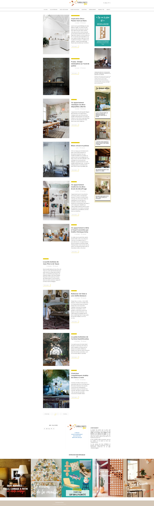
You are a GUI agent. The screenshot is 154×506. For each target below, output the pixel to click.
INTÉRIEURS (73, 99)
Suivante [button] (109, 35)
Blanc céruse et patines (80, 145)
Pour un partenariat (77, 434)
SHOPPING (84, 9)
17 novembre (49, 266)
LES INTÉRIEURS (53, 9)
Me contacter (77, 436)
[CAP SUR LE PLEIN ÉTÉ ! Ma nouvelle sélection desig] (77, 478)
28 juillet (77, 379)
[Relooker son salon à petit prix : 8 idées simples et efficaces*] (102, 184)
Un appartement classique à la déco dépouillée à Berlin (78, 104)
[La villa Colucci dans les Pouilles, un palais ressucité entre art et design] (102, 101)
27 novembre (77, 234)
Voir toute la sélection (102, 24)
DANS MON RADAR (75, 9)
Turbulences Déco (59, 502)
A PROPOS (77, 432)
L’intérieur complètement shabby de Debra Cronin (79, 375)
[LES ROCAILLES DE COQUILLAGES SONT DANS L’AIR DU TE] (46, 478)
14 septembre (77, 341)
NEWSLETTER (101, 9)
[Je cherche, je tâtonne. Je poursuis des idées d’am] (15, 478)
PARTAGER (84, 234)
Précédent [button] (96, 35)
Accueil (46, 9)
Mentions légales (77, 437)
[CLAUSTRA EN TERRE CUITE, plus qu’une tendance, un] (107, 478)
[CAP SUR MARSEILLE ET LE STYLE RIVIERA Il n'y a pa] (138, 478)
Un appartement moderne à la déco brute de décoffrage (79, 187)
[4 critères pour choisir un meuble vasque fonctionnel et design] (102, 130)
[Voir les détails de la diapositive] (103, 33)
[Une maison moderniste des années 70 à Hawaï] (102, 158)
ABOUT (108, 9)
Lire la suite (75, 46)
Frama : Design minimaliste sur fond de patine (80, 64)
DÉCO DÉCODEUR (64, 9)
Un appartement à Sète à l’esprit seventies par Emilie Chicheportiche (80, 230)
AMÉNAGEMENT (92, 9)
